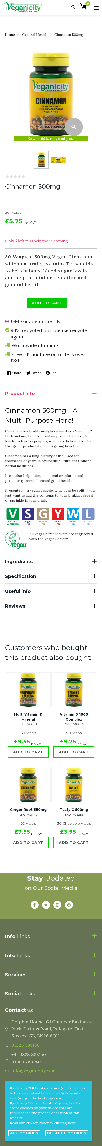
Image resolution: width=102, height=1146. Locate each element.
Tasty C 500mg (74, 809)
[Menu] (96, 7)
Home (10, 34)
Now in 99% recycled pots (51, 138)
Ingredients (19, 561)
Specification (20, 576)
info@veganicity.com (33, 1071)
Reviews (15, 606)
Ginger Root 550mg (28, 809)
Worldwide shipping (34, 345)
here (72, 1123)
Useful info (18, 591)
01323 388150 (25, 1045)
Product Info (20, 393)
